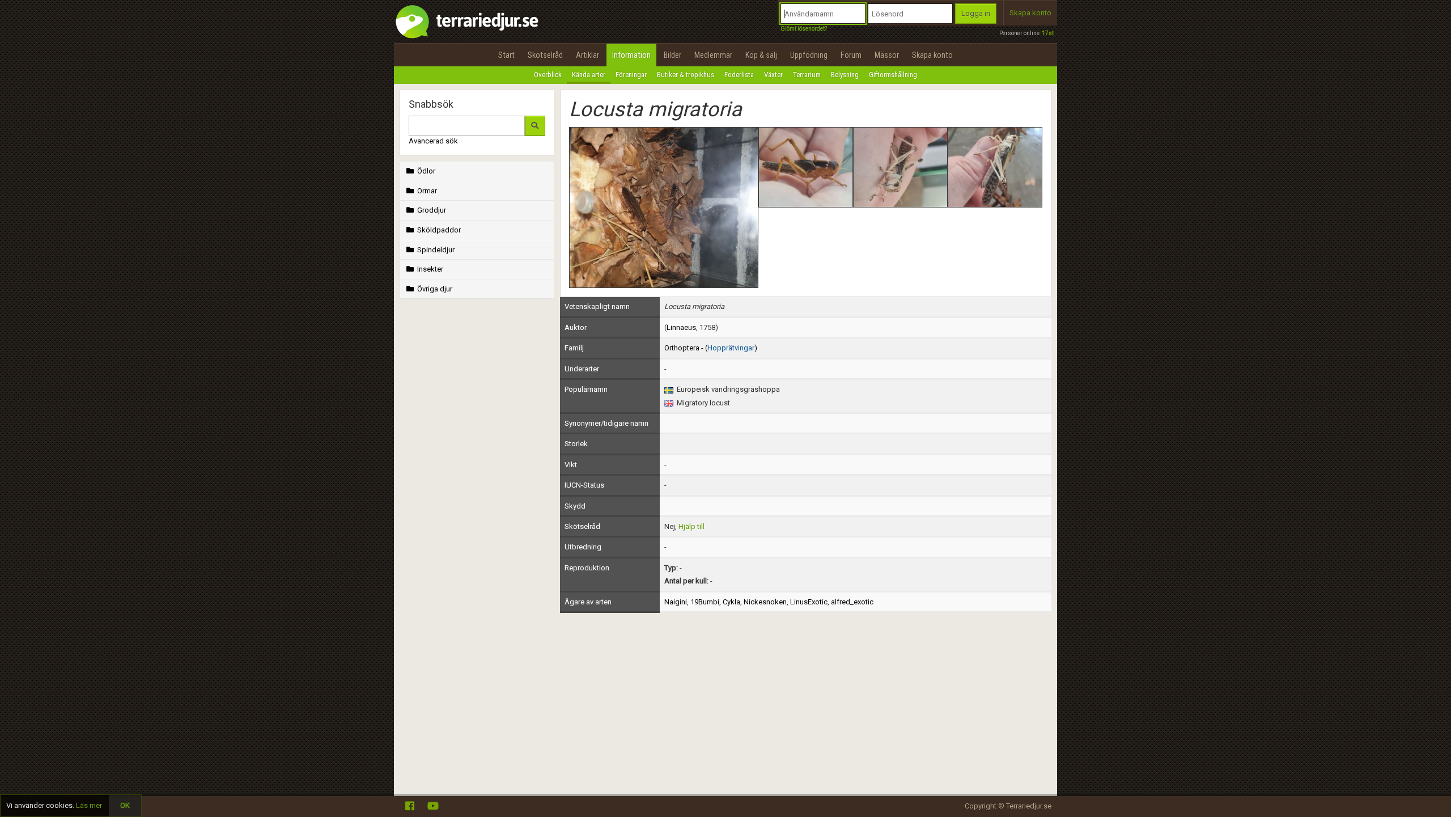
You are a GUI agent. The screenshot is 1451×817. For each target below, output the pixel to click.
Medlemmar (713, 55)
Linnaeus (681, 327)
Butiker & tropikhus (685, 74)
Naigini (675, 602)
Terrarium (807, 74)
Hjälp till (691, 526)
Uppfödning (809, 55)
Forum (851, 55)
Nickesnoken (765, 602)
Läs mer (89, 805)
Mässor (887, 55)
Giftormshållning (893, 74)
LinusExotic (809, 602)
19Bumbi (704, 602)
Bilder (672, 55)
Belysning (845, 74)
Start (506, 55)
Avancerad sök (433, 141)
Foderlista (739, 74)
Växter (773, 74)
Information (631, 55)
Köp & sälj (761, 55)
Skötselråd (545, 55)
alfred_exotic (852, 602)
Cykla (731, 602)
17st (1048, 33)
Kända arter (588, 74)
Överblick (548, 74)
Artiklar (587, 55)
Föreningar (631, 74)
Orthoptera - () (710, 348)
